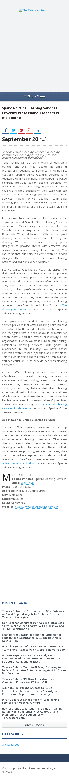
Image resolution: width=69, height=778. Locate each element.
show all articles (34, 724)
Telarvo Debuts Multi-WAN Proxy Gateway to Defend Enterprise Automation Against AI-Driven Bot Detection (34, 670)
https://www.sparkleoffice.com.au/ (36, 506)
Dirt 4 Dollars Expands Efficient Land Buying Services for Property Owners (30, 701)
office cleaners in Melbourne (21, 463)
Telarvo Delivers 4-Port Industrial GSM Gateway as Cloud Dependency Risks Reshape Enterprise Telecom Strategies (33, 614)
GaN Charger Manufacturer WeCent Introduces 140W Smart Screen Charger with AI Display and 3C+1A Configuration (33, 626)
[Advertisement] (34, 51)
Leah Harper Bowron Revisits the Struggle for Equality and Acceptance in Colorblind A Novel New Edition (32, 638)
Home (63, 768)
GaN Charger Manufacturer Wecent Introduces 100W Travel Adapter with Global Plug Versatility (34, 648)
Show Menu (36, 96)
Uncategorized (10, 744)
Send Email (27, 482)
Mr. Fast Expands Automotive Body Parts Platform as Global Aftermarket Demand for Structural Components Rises (31, 658)
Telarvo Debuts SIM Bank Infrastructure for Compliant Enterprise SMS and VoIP (30, 680)
